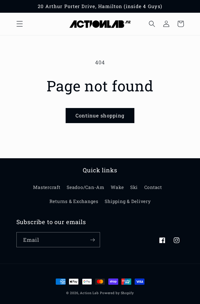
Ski (134, 187)
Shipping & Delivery (128, 201)
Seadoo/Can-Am (85, 187)
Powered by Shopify (117, 293)
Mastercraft (46, 187)
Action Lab (89, 293)
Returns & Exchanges (73, 201)
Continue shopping (100, 115)
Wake (117, 187)
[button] (19, 24)
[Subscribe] (92, 239)
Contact (153, 187)
